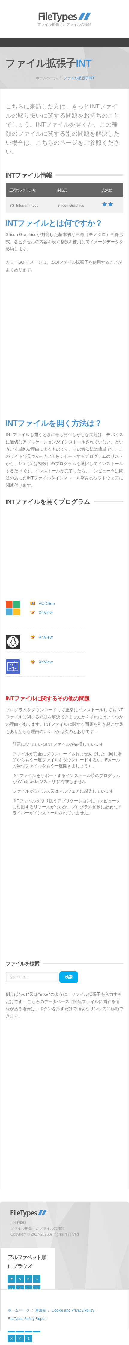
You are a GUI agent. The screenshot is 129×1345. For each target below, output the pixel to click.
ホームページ (46, 78)
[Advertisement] (64, 346)
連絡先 (40, 1310)
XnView (46, 612)
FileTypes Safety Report (27, 1319)
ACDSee (47, 603)
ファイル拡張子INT (79, 78)
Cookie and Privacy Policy (73, 1310)
